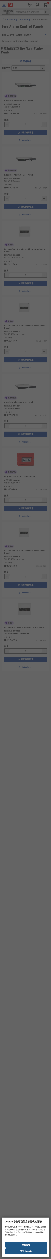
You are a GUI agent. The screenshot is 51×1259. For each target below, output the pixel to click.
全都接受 (26, 1244)
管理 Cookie (26, 1251)
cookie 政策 (38, 1232)
